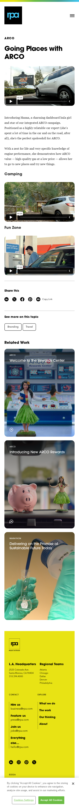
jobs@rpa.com (19, 730)
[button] (72, 15)
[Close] (73, 784)
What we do (47, 703)
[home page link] (13, 15)
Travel (29, 326)
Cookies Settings (24, 800)
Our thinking (47, 717)
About (43, 723)
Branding (13, 326)
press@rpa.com (20, 719)
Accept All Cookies (51, 800)
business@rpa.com (22, 708)
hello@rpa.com (19, 746)
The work (45, 710)
